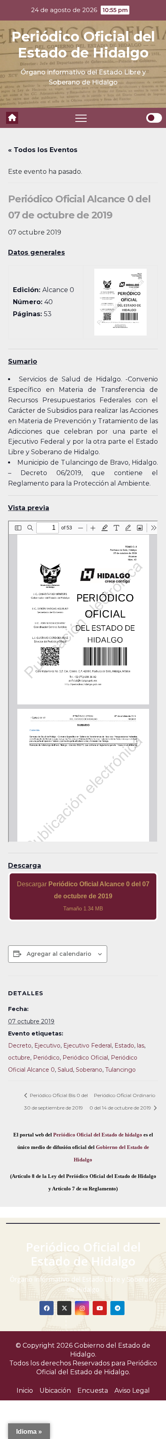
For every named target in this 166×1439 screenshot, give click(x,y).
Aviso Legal (132, 1390)
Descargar (83, 896)
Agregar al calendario (59, 953)
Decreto (19, 1045)
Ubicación (55, 1390)
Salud (65, 1069)
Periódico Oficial (85, 1057)
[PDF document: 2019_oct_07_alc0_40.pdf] (83, 681)
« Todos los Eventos (42, 150)
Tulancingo (120, 1069)
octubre (19, 1057)
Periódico (46, 1057)
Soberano (89, 1069)
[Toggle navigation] (81, 118)
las (140, 1045)
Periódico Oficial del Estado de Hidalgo (83, 44)
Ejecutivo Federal (87, 1045)
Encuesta (92, 1390)
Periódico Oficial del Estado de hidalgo (97, 1135)
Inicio (25, 1390)
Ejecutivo (47, 1045)
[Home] (12, 118)
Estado (124, 1045)
